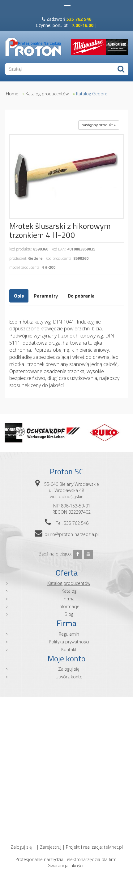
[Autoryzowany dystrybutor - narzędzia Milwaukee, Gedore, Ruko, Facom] (33, 47)
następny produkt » (99, 125)
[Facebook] (77, 554)
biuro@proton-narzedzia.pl (72, 534)
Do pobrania (81, 295)
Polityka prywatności (69, 642)
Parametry (46, 295)
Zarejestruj (50, 847)
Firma (69, 599)
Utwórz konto (69, 677)
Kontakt (69, 649)
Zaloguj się (68, 669)
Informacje (68, 606)
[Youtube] (88, 554)
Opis (19, 295)
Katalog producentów (47, 94)
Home (12, 94)
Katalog (69, 591)
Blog (69, 614)
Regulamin (69, 634)
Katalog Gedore (91, 94)
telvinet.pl (113, 847)
